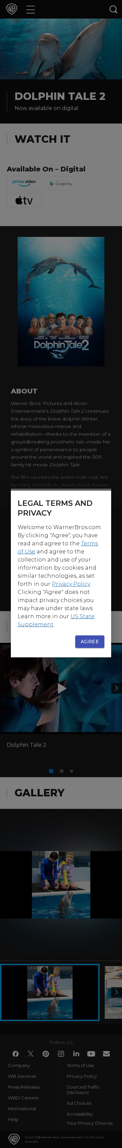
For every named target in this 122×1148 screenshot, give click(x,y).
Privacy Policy (71, 584)
